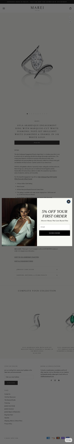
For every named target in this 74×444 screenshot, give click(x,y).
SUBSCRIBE (54, 233)
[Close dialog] (68, 201)
